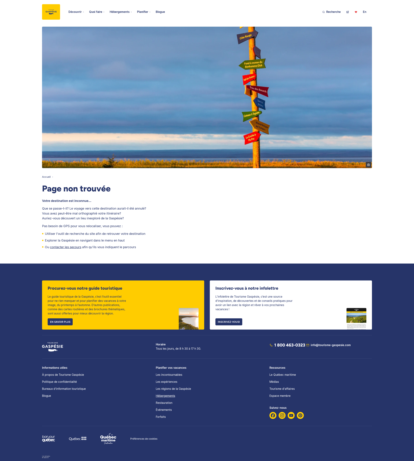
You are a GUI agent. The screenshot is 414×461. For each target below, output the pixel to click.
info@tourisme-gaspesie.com (331, 345)
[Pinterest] (300, 415)
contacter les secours (65, 247)
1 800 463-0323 (289, 345)
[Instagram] (282, 415)
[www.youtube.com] (291, 415)
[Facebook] (272, 415)
